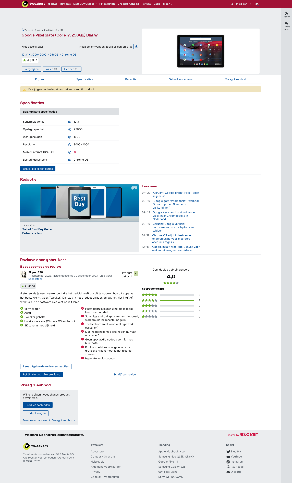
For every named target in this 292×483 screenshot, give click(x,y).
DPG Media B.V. (65, 454)
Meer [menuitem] (166, 3)
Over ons (109, 456)
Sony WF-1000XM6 (170, 476)
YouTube (236, 456)
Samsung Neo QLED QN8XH (176, 456)
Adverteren (98, 451)
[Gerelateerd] (23, 30)
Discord (236, 471)
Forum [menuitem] (146, 3)
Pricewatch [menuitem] (107, 3)
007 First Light (167, 471)
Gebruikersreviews (180, 79)
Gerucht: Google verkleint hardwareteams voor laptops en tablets (173, 227)
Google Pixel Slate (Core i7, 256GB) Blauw (60, 35)
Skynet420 (35, 272)
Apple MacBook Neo (171, 451)
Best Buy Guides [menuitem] (83, 3)
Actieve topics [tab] (286, 28)
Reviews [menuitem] (65, 3)
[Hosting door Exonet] (242, 435)
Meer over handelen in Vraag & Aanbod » (49, 420)
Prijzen (39, 79)
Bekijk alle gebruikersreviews (41, 374)
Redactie (130, 79)
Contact (96, 456)
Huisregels (97, 461)
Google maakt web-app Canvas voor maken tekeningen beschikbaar (176, 248)
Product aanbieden (38, 405)
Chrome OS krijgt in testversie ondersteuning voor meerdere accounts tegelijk (171, 239)
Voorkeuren (111, 476)
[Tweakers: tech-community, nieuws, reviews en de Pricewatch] (33, 4)
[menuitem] (232, 4)
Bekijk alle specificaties (38, 168)
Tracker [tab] (286, 17)
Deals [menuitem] (156, 3)
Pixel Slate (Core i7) (53, 30)
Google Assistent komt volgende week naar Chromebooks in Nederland (174, 216)
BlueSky (236, 451)
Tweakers (29, 454)
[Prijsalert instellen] (136, 46)
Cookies (96, 476)
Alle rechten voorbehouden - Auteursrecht (48, 457)
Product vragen (36, 413)
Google (37, 30)
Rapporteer (35, 279)
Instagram (237, 461)
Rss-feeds (237, 466)
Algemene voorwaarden (106, 466)
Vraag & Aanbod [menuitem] (128, 3)
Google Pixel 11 (168, 461)
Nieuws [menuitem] (52, 3)
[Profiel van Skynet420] (23, 274)
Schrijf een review (125, 374)
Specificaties (84, 79)
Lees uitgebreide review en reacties (46, 366)
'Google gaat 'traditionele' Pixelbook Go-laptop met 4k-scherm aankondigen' (176, 204)
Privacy (95, 471)
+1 (136, 273)
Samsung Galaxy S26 (172, 466)
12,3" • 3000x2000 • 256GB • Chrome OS (49, 54)
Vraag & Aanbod (235, 79)
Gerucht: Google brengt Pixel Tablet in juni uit (176, 194)
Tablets (28, 30)
